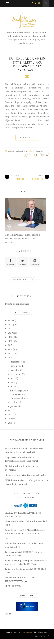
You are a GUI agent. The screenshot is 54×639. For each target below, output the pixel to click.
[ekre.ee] (26, 508)
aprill (13, 382)
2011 (10, 418)
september (16, 374)
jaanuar (14, 406)
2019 (10, 337)
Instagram (35, 265)
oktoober (15, 370)
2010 (10, 422)
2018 (10, 341)
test (7, 538)
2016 (10, 349)
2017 (10, 345)
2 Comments (38, 151)
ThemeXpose (26, 632)
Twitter (23, 265)
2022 (10, 324)
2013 (10, 410)
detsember (16, 361)
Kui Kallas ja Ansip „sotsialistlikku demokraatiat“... (19, 394)
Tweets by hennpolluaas (17, 304)
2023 (10, 320)
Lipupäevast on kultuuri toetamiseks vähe (25, 475)
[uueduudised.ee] (27, 610)
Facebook (10, 265)
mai (12, 378)
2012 (10, 414)
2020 (10, 332)
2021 (10, 328)
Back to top (41, 636)
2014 (10, 357)
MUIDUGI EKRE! (13, 586)
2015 (10, 353)
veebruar (15, 402)
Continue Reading (27, 138)
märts (13, 386)
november (16, 366)
